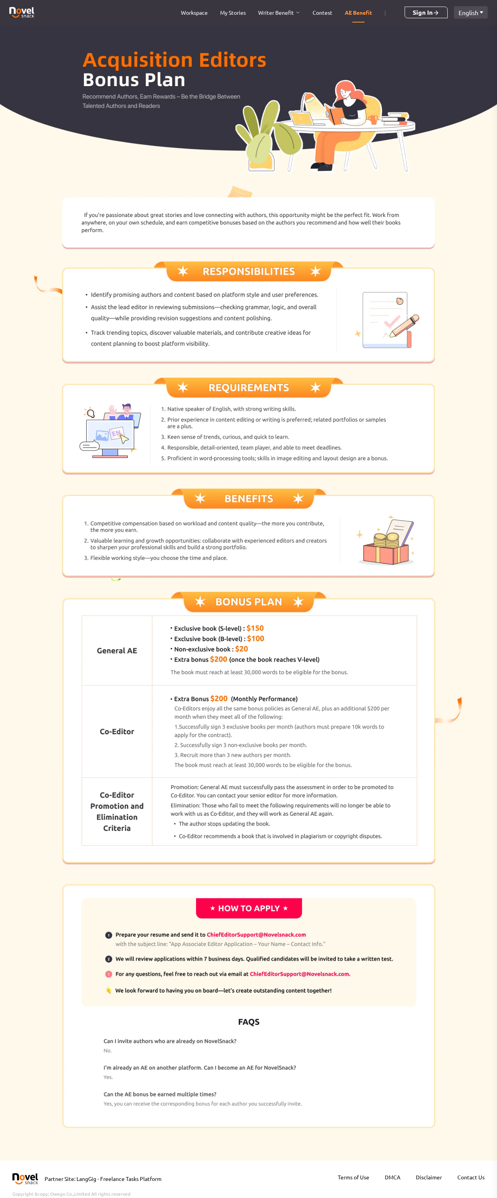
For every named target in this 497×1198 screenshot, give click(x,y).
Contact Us (471, 1177)
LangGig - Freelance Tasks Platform (119, 1178)
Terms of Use (353, 1177)
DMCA (392, 1177)
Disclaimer (429, 1177)
